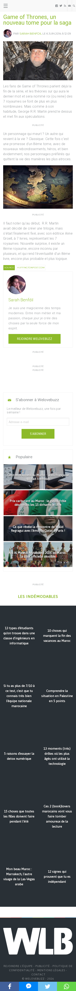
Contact (38, 974)
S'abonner (38, 433)
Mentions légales (51, 970)
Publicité (42, 966)
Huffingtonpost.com (31, 267)
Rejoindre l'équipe (18, 966)
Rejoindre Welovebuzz (34, 339)
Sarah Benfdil (30, 33)
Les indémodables (38, 596)
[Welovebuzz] (19, 6)
